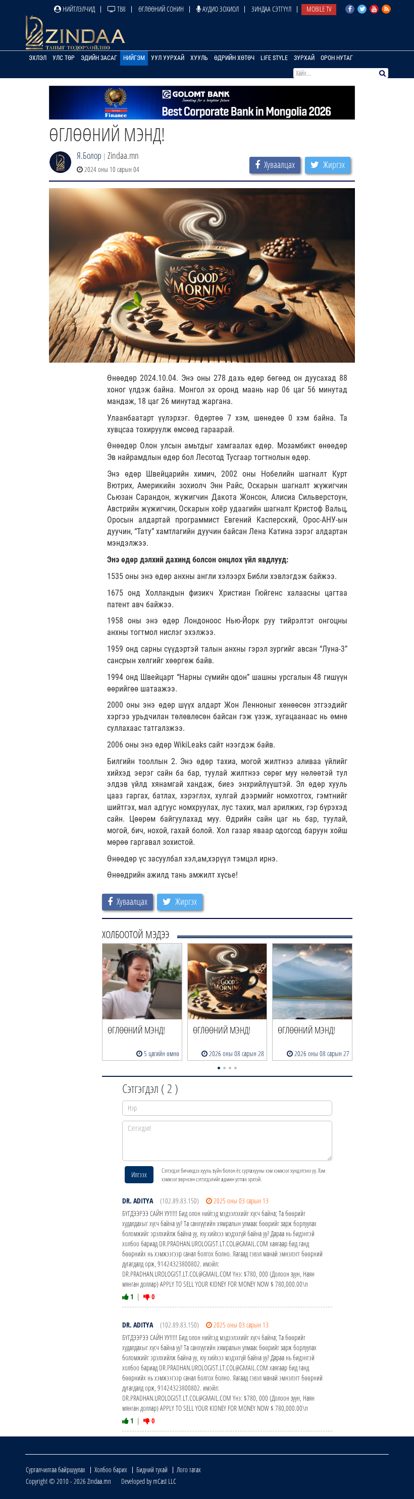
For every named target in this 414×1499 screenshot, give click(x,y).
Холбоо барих (110, 1469)
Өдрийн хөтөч (234, 58)
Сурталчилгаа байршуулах (55, 1469)
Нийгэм (134, 58)
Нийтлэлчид (78, 9)
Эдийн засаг (99, 58)
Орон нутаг (337, 58)
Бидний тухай (152, 1469)
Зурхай (304, 58)
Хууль (199, 58)
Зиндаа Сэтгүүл (271, 9)
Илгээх (139, 1174)
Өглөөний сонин (161, 9)
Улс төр (64, 58)
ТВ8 (121, 9)
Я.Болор (89, 155)
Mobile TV (318, 9)
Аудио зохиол (220, 9)
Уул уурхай (167, 58)
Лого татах (189, 1469)
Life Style (274, 58)
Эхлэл (37, 58)
